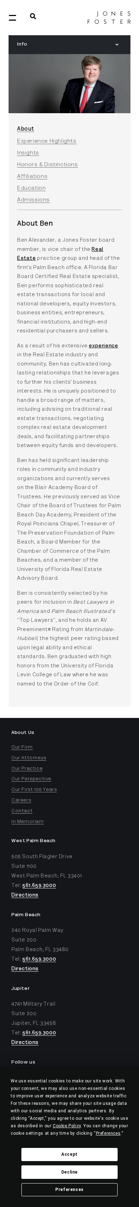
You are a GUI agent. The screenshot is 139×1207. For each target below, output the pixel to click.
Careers (21, 800)
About (25, 129)
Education (31, 188)
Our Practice (26, 768)
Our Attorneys (28, 758)
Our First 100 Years (34, 789)
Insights (28, 153)
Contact (21, 811)
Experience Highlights (47, 141)
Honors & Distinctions (47, 165)
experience (103, 346)
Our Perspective (31, 779)
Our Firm (22, 747)
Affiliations (32, 176)
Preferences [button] (108, 1133)
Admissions (33, 200)
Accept (69, 1154)
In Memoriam (27, 821)
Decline (69, 1172)
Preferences (69, 1189)
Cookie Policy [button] (67, 1125)
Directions (24, 895)
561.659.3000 (39, 885)
